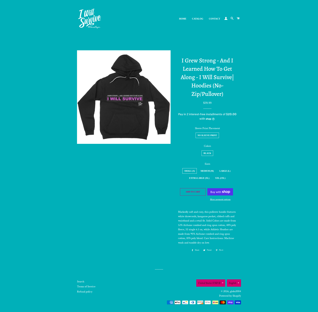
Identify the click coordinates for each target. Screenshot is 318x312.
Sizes (207, 164)
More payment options (220, 199)
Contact (214, 19)
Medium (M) (207, 171)
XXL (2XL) (220, 178)
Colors (207, 146)
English (232, 283)
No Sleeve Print (207, 135)
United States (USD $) (209, 283)
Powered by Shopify (230, 296)
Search (80, 281)
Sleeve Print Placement (207, 128)
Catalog (197, 19)
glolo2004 (235, 291)
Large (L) (224, 171)
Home (182, 19)
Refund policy (84, 291)
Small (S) (189, 171)
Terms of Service (86, 286)
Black (207, 153)
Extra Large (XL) (199, 178)
